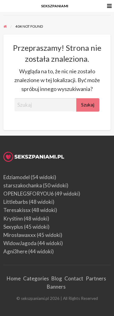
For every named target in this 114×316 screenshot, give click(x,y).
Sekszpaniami (54, 6)
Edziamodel (16, 177)
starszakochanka (22, 185)
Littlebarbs (15, 202)
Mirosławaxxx (19, 235)
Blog (56, 278)
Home (14, 278)
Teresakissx (17, 210)
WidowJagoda (19, 243)
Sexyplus (13, 227)
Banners (56, 286)
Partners (96, 278)
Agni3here (15, 251)
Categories (36, 278)
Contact (73, 278)
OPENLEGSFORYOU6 (28, 193)
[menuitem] (55, 6)
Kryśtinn (13, 218)
